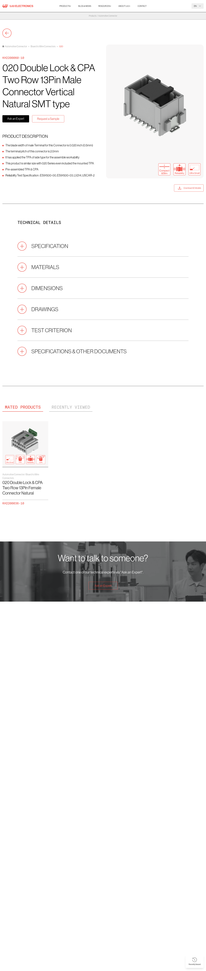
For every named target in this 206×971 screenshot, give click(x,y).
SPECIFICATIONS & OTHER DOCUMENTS (79, 351)
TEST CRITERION (51, 330)
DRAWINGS (44, 309)
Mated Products (23, 407)
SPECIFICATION (49, 246)
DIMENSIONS (47, 288)
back (6, 33)
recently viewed (71, 407)
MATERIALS (45, 267)
